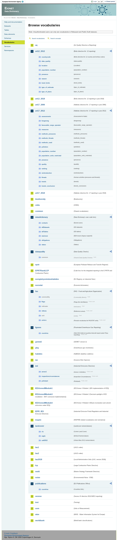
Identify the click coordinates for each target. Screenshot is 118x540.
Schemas (7, 38)
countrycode (46, 57)
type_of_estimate (48, 87)
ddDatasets (45, 227)
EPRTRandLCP (42, 271)
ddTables (45, 232)
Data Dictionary (21, 17)
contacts (45, 223)
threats (44, 177)
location (44, 65)
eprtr (37, 265)
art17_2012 (40, 111)
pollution (45, 147)
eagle (43, 436)
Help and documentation (13, 22)
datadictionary (41, 217)
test (36, 502)
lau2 (37, 453)
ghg (37, 348)
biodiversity (40, 199)
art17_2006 (40, 105)
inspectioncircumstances (50, 376)
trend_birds (46, 83)
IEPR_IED (39, 411)
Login (95, 1)
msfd (37, 471)
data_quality (46, 61)
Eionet (13, 17)
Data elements (9, 34)
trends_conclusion (48, 186)
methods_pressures (49, 134)
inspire (38, 420)
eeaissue (45, 236)
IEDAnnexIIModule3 (44, 394)
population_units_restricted (51, 156)
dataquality (40, 252)
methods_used (47, 142)
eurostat (39, 285)
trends (44, 181)
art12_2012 (40, 51)
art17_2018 (40, 193)
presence (45, 74)
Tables (6, 30)
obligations (46, 240)
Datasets (7, 26)
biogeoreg (45, 121)
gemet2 (38, 342)
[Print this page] (99, 1)
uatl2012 (44, 440)
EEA (13, 1)
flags (43, 302)
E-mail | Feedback (11, 533)
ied (36, 366)
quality (44, 164)
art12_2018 (40, 99)
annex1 (44, 372)
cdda (37, 205)
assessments (46, 116)
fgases (38, 327)
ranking (44, 168)
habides (38, 354)
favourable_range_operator (51, 125)
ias (36, 360)
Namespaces (9, 50)
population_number (49, 70)
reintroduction (47, 173)
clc (43, 431)
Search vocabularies (38, 38)
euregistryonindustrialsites (47, 279)
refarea (44, 311)
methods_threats (47, 138)
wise (37, 514)
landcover (39, 426)
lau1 (37, 447)
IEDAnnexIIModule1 (44, 388)
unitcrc (44, 320)
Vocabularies (9, 42)
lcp (36, 465)
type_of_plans (47, 92)
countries (45, 333)
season (44, 79)
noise (37, 477)
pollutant (45, 381)
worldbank (39, 520)
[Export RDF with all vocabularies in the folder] (111, 51)
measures (45, 129)
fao (36, 291)
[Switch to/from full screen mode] (102, 1)
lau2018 (38, 459)
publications (40, 484)
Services (7, 46)
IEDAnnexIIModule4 (44, 403)
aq (36, 45)
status (44, 245)
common (39, 211)
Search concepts (55, 38)
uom (37, 508)
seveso (38, 496)
